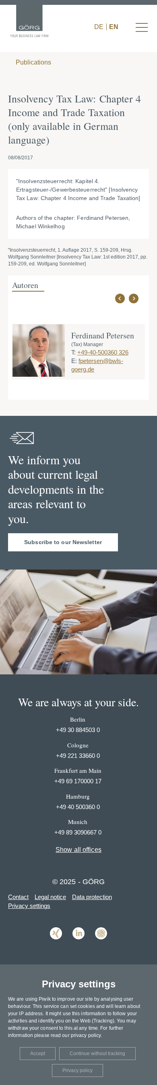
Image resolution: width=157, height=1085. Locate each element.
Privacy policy (77, 1070)
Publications (32, 62)
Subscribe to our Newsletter (63, 542)
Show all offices (78, 849)
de (98, 26)
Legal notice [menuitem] (50, 896)
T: (73, 352)
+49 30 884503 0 (78, 729)
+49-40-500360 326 (102, 352)
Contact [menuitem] (18, 896)
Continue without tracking (97, 1053)
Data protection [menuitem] (92, 896)
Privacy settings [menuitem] (29, 905)
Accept (37, 1053)
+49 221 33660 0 (78, 755)
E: (74, 360)
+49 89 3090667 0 (77, 832)
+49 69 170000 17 (77, 781)
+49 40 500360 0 (78, 806)
